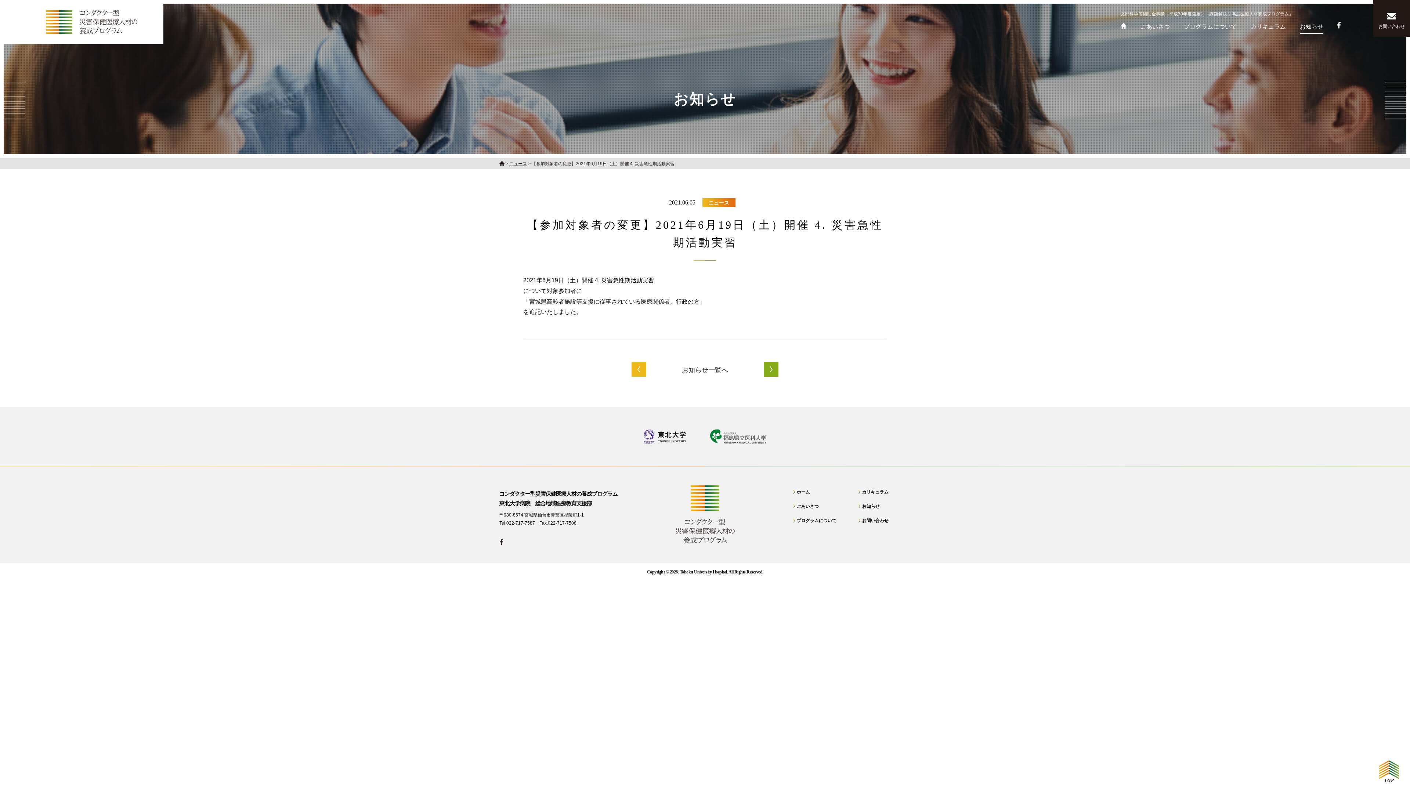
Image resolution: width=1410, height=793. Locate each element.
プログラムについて (816, 520)
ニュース (719, 203)
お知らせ (871, 506)
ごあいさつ (808, 506)
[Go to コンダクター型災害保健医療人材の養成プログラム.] (502, 163)
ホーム (803, 492)
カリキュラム (875, 492)
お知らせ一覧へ (705, 370)
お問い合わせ (875, 520)
